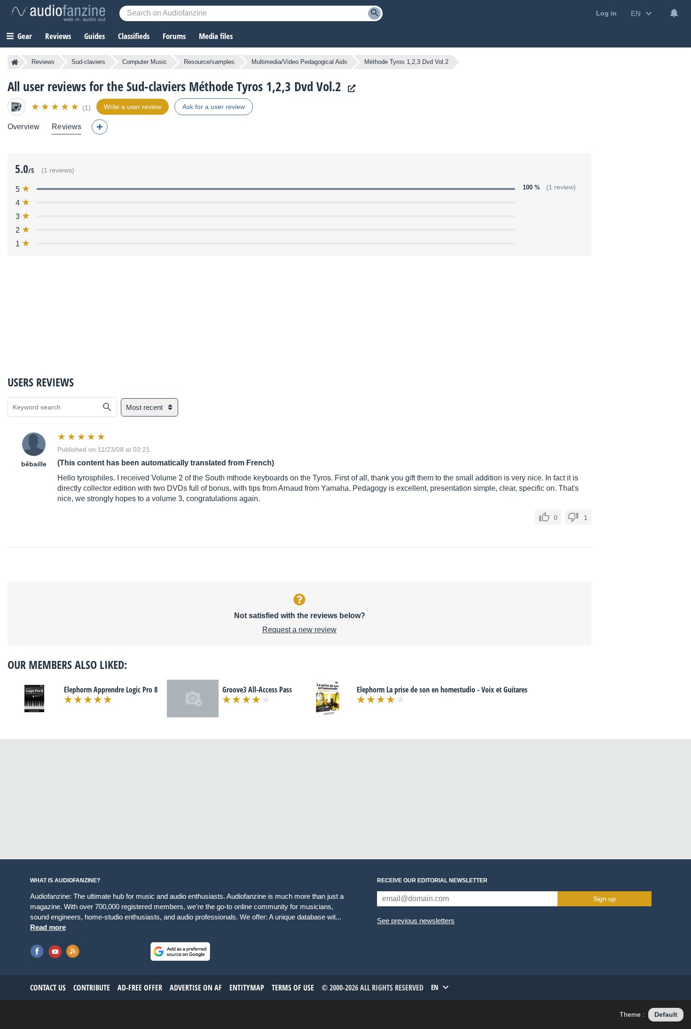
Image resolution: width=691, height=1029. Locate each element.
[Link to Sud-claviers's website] (349, 89)
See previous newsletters (416, 921)
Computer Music (144, 61)
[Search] (374, 13)
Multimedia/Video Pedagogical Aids (299, 61)
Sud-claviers (88, 61)
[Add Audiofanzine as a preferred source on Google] (180, 951)
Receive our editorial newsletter (432, 880)
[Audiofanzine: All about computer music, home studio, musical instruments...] (58, 13)
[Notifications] (674, 13)
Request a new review (299, 630)
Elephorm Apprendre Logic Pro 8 (110, 689)
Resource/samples (209, 61)
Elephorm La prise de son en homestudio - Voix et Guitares (442, 689)
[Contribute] (100, 126)
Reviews (58, 36)
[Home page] (14, 62)
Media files (216, 36)
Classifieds (133, 36)
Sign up (604, 899)
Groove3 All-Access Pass (257, 689)
